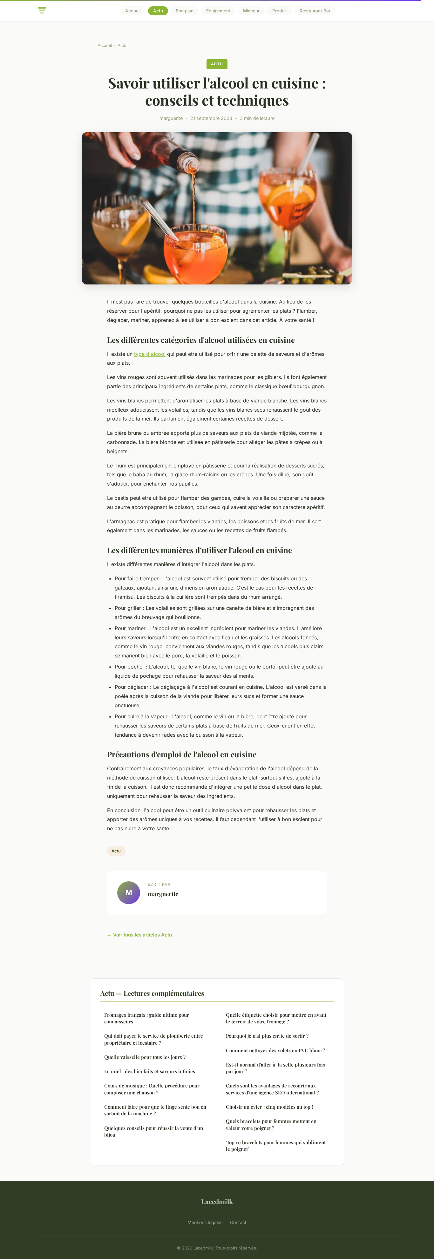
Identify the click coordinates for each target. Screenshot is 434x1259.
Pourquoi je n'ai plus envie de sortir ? (267, 1036)
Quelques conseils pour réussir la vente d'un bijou (153, 1131)
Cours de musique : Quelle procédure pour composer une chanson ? (152, 1088)
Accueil (132, 10)
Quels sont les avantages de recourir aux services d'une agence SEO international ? (272, 1088)
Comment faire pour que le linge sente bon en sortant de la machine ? (155, 1110)
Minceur (251, 10)
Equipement (218, 10)
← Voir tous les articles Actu (139, 935)
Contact (238, 1222)
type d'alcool (150, 354)
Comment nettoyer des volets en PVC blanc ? (275, 1050)
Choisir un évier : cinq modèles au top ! (269, 1107)
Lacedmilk (217, 1201)
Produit (279, 10)
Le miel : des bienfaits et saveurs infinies (149, 1071)
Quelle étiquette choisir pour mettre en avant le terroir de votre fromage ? (276, 1018)
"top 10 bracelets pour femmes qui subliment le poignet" (276, 1145)
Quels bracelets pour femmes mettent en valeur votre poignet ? (271, 1124)
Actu (158, 10)
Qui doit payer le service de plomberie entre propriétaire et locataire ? (153, 1039)
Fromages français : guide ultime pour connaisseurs (146, 1018)
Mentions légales (204, 1222)
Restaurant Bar (315, 10)
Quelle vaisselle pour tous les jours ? (145, 1057)
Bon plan (184, 10)
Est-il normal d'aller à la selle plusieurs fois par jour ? (275, 1067)
